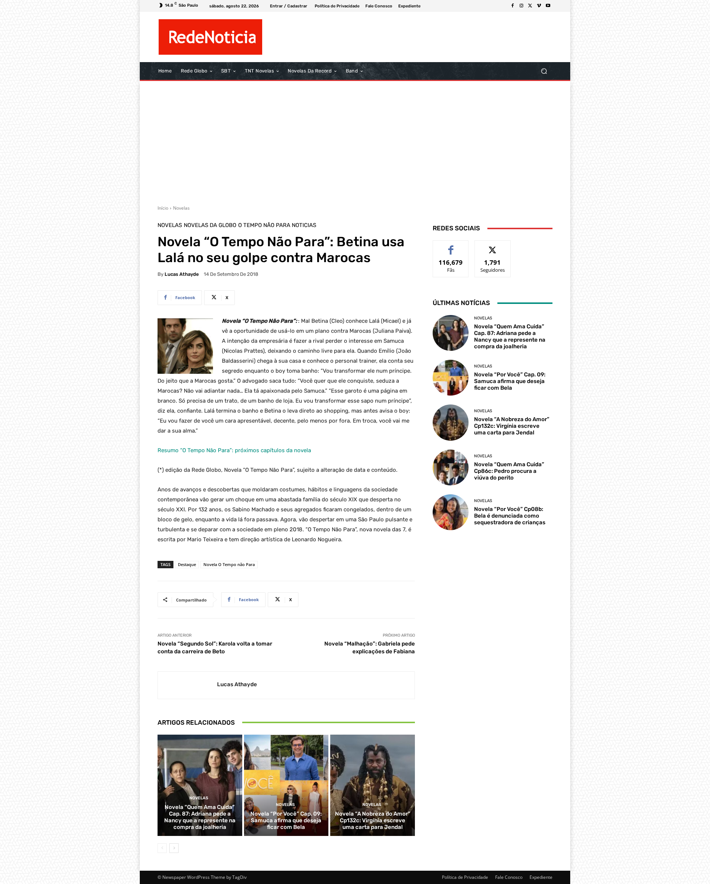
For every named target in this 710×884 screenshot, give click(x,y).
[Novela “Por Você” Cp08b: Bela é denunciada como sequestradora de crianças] (451, 512)
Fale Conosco (509, 877)
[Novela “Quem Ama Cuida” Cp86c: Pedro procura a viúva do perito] (451, 467)
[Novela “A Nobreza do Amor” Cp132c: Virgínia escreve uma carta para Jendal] (372, 785)
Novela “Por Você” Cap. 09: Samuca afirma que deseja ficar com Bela (286, 820)
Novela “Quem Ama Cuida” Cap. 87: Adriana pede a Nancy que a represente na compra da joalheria (200, 817)
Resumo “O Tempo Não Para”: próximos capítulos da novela (234, 450)
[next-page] (174, 848)
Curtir (451, 246)
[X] (530, 5)
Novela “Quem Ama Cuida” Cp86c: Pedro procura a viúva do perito (509, 471)
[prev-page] (162, 848)
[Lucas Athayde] (187, 685)
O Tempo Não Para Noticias (277, 225)
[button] (543, 71)
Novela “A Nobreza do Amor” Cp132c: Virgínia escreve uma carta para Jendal (372, 820)
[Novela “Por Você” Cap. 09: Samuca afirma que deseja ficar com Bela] (286, 785)
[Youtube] (548, 5)
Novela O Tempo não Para (229, 564)
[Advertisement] (355, 140)
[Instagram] (521, 5)
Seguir (493, 246)
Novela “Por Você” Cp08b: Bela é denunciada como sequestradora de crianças (509, 516)
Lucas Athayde (182, 274)
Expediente (541, 877)
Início (163, 208)
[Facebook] (512, 5)
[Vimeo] (539, 5)
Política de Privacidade (465, 877)
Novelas (181, 208)
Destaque (187, 564)
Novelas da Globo (210, 225)
